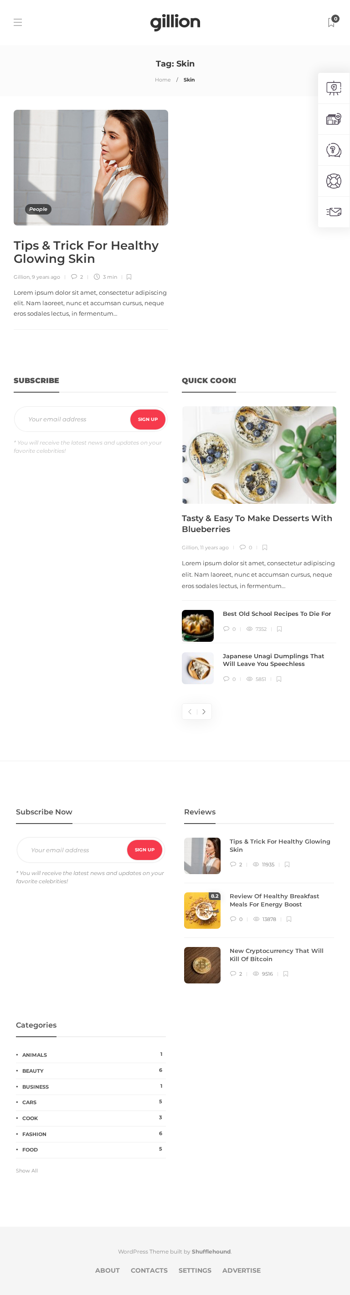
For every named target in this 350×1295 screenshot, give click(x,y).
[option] (259, 545)
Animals (92, 1054)
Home (163, 80)
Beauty (92, 1070)
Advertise (241, 1270)
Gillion (22, 277)
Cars (92, 1102)
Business (92, 1086)
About (107, 1270)
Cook (92, 1117)
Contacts (149, 1270)
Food (92, 1149)
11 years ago (214, 547)
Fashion (92, 1133)
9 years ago (46, 277)
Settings (195, 1270)
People (38, 209)
